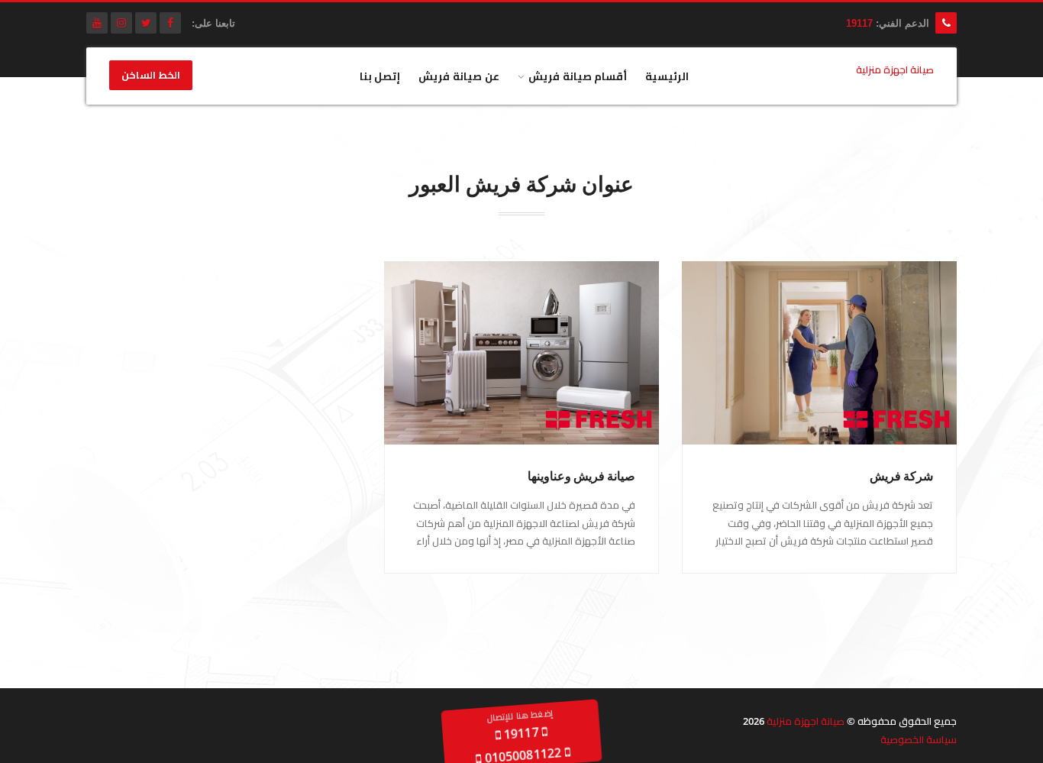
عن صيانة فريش (458, 76)
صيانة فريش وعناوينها (581, 476)
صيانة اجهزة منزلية (805, 721)
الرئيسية (667, 76)
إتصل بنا (380, 76)
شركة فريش (901, 476)
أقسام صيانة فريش (578, 76)
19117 (859, 23)
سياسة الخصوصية (918, 739)
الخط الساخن (150, 75)
